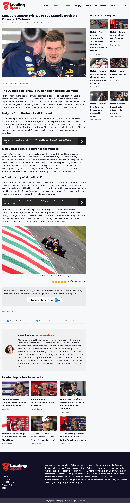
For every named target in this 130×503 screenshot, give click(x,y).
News (56, 6)
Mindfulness (118, 474)
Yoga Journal (69, 482)
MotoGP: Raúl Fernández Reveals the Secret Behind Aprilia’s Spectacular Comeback (72, 404)
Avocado (119, 465)
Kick (75, 474)
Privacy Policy (8, 485)
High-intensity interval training (97, 471)
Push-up (102, 476)
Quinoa (110, 476)
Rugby (78, 6)
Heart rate (78, 471)
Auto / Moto (100, 6)
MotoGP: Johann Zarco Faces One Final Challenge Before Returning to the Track (98, 77)
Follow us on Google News (41, 300)
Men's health (106, 474)
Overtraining (77, 476)
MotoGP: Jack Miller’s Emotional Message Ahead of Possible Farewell (14, 402)
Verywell (115, 479)
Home (46, 6)
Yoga (59, 482)
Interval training (66, 474)
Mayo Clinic (95, 474)
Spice (64, 479)
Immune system (119, 471)
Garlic (48, 471)
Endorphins (101, 468)
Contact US (115, 6)
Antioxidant (101, 465)
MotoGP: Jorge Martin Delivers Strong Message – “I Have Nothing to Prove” (43, 437)
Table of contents (16, 83)
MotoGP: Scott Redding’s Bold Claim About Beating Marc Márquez (14, 437)
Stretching (88, 479)
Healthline (56, 471)
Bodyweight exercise (54, 468)
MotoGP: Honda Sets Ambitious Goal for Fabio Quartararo (117, 37)
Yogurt (79, 482)
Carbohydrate (79, 468)
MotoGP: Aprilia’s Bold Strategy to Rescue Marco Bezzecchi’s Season (98, 110)
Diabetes (91, 468)
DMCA (4, 488)
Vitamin (123, 479)
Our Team (6, 479)
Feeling (118, 468)
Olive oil (67, 476)
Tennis (88, 6)
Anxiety (110, 465)
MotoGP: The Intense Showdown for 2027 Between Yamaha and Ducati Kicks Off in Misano (98, 41)
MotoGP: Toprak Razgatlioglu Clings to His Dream (117, 108)
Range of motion (53, 479)
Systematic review (102, 479)
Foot (124, 468)
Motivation (50, 476)
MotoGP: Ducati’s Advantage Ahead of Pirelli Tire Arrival (43, 402)
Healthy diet (67, 471)
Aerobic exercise (52, 465)
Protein (94, 476)
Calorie (68, 468)
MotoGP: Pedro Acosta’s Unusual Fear (118, 74)
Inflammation (51, 474)
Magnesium (83, 474)
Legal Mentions (8, 482)
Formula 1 (66, 6)
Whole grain (50, 482)
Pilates (87, 476)
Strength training (75, 479)
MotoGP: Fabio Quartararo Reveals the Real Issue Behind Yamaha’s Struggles (73, 437)
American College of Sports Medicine (78, 465)
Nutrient (59, 476)
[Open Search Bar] (125, 6)
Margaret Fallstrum (45, 335)
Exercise (110, 468)
